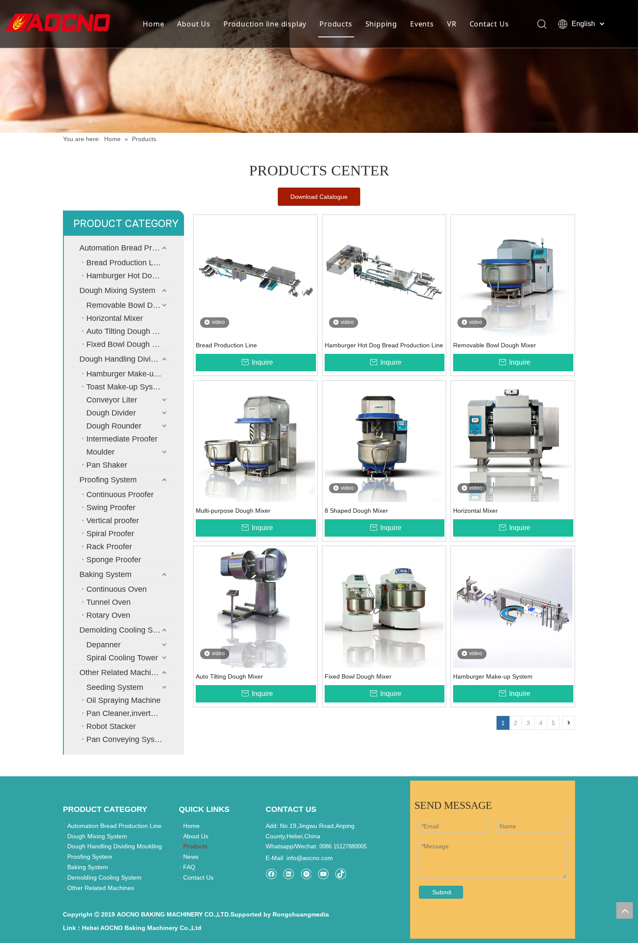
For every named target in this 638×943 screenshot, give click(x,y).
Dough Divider (111, 413)
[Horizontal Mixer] (512, 442)
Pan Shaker (106, 465)
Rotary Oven (108, 615)
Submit (441, 892)
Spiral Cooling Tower (122, 657)
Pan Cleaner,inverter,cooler (130, 713)
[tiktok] (340, 873)
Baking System (105, 574)
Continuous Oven (116, 589)
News (190, 856)
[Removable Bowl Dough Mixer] (512, 276)
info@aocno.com (309, 857)
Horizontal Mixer (114, 318)
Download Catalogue (319, 196)
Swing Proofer (110, 507)
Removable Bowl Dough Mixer (130, 305)
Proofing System (108, 479)
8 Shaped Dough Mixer (356, 510)
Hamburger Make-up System (130, 373)
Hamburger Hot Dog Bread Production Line (130, 275)
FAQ (189, 867)
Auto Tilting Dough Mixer (128, 331)
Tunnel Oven (108, 602)
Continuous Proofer (120, 494)
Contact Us (489, 24)
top (624, 910)
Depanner (103, 644)
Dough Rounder (113, 426)
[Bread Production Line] (255, 276)
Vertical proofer (112, 520)
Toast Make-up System (126, 386)
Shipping (381, 24)
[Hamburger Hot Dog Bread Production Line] (384, 276)
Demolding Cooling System (126, 630)
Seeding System (114, 687)
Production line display (265, 24)
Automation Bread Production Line (127, 248)
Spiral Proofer (110, 533)
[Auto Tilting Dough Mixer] (255, 607)
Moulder (100, 452)
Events (422, 24)
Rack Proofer (109, 546)
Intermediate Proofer (122, 439)
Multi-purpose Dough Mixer (233, 510)
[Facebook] (271, 873)
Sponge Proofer (113, 559)
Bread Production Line (125, 262)
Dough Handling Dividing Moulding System (127, 359)
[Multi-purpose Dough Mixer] (255, 442)
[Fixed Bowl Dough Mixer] (384, 607)
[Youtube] (323, 873)
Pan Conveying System (127, 739)
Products (335, 24)
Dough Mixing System (117, 290)
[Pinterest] (305, 873)
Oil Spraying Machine (123, 700)
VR (452, 24)
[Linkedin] (288, 873)
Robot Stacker (111, 726)
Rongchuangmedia (301, 914)
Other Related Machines (121, 672)
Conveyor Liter (111, 400)
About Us (193, 24)
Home (153, 24)
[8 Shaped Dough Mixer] (384, 442)
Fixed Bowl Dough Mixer (128, 344)
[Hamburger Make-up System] (512, 607)
